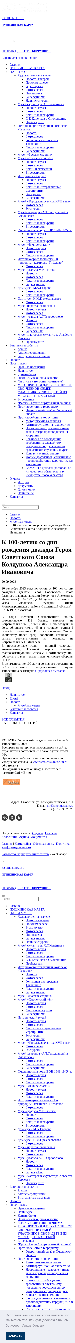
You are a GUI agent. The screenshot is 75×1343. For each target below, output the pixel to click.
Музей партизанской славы (36, 305)
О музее (15, 478)
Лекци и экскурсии (39, 169)
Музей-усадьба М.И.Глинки (37, 269)
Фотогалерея (34, 89)
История (23, 482)
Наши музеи (26, 370)
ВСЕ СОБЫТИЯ (13, 719)
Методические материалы (43, 421)
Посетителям (18, 363)
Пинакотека (34, 93)
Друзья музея (26, 489)
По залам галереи (37, 82)
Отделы (37, 833)
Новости (31, 133)
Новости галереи (37, 79)
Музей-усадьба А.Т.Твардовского (40, 316)
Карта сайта (23, 843)
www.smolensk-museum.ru (50, 762)
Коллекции (9, 837)
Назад (6, 688)
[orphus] (11, 785)
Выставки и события (24, 345)
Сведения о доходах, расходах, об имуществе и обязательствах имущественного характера (48, 471)
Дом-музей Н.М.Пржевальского (39, 298)
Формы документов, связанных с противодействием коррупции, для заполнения (49, 460)
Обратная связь (43, 843)
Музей (14, 698)
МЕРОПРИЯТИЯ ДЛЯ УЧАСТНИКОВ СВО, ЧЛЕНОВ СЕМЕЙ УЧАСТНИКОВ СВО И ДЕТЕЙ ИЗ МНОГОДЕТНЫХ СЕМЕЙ (45, 390)
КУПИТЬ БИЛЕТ (13, 18)
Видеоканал (26, 399)
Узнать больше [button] (33, 1325)
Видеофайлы (34, 331)
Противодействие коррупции (38, 417)
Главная (15, 64)
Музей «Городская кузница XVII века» (44, 201)
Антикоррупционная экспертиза (48, 424)
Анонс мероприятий (32, 352)
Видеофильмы (35, 97)
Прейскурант (35, 122)
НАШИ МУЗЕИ (21, 71)
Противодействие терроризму (38, 406)
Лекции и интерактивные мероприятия (43, 188)
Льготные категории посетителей (41, 381)
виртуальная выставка (50, 671)
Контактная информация (42, 453)
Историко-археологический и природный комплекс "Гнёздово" (40, 260)
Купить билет (27, 374)
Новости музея (36, 107)
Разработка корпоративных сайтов (25, 854)
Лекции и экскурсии (40, 115)
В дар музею (34, 86)
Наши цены (26, 493)
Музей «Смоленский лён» (35, 158)
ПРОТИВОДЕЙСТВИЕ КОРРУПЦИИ (26, 51)
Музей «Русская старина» (35, 154)
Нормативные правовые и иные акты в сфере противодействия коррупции (47, 431)
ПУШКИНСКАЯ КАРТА (27, 68)
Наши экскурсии (37, 100)
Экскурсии (33, 194)
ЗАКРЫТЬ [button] (15, 1335)
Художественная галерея (34, 75)
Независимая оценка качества (38, 377)
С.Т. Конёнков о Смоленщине (46, 118)
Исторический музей (32, 176)
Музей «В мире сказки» (34, 244)
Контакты (16, 496)
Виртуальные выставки (34, 356)
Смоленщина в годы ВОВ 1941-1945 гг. (45, 230)
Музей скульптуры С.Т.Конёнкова (41, 104)
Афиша (22, 349)
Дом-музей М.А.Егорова (34, 287)
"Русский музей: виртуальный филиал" (44, 403)
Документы (25, 485)
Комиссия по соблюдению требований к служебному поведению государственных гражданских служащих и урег (47, 444)
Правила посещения (31, 367)
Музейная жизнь (29, 705)
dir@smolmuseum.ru (60, 805)
